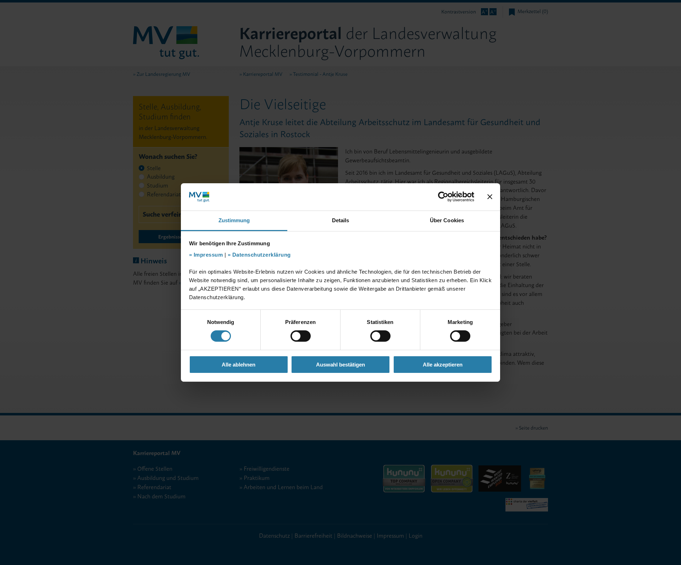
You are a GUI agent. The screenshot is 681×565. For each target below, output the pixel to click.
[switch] (300, 336)
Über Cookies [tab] (447, 220)
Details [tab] (340, 220)
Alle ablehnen (238, 365)
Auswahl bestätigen (340, 365)
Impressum (208, 255)
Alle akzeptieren (443, 365)
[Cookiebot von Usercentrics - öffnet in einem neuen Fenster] (443, 196)
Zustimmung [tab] (234, 220)
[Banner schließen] (489, 196)
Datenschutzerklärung (261, 255)
